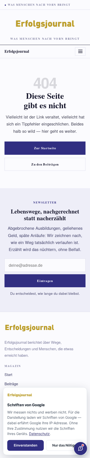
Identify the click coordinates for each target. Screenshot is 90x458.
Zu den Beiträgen (45, 164)
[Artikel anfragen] (80, 448)
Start (8, 374)
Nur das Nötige (64, 445)
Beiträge (11, 383)
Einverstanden (25, 445)
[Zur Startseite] (45, 395)
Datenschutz (39, 434)
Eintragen (45, 280)
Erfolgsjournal (16, 51)
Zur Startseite (45, 148)
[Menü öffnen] (80, 51)
